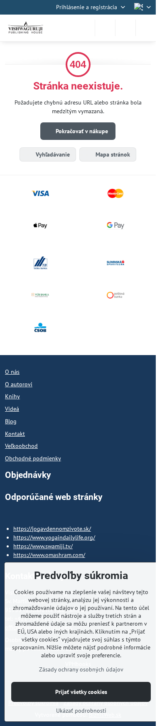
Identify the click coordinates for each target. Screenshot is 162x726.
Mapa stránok (112, 154)
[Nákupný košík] (125, 28)
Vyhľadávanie (52, 154)
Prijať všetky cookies (81, 692)
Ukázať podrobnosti (81, 710)
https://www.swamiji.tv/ (43, 546)
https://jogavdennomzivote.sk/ (52, 528)
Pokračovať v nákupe (81, 131)
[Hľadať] (105, 28)
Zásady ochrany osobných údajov (81, 669)
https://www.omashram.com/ (49, 555)
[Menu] (146, 28)
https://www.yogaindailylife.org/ (54, 537)
